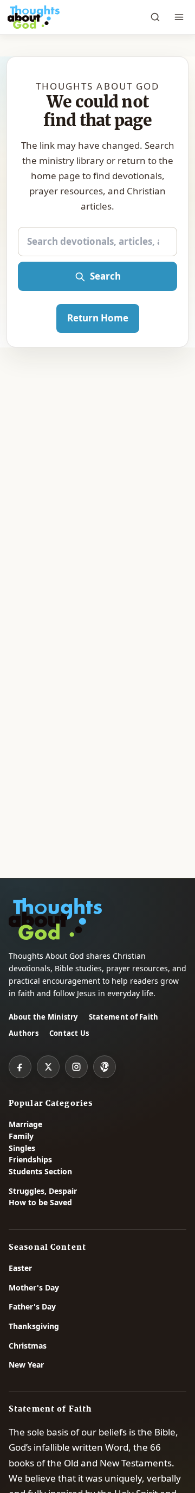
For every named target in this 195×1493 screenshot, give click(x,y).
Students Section (40, 1171)
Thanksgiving (34, 1326)
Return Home (97, 318)
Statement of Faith (124, 1017)
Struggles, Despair (43, 1191)
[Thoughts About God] (34, 17)
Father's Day (32, 1306)
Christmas (28, 1345)
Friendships (30, 1159)
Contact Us (69, 1033)
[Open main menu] (179, 17)
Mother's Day (34, 1287)
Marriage (25, 1124)
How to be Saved (40, 1202)
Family (21, 1136)
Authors (23, 1033)
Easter (20, 1268)
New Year (26, 1364)
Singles (22, 1148)
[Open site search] (155, 17)
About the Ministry (43, 1017)
